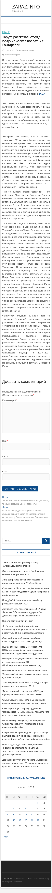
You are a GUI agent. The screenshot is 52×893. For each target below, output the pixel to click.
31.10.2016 (8, 50)
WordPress (43, 879)
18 (14, 820)
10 (8, 814)
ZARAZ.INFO (26, 7)
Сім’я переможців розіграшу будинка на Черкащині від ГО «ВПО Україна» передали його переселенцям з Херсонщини (25, 711)
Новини (6, 32)
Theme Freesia (32, 879)
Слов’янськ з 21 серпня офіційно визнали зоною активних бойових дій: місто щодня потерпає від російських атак (25, 591)
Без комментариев (26, 50)
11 (14, 814)
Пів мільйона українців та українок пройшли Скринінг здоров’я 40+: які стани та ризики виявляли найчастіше (23, 723)
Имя (5, 440)
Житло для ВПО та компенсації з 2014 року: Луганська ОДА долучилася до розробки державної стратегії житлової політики (24, 612)
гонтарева (9, 55)
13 (26, 814)
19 (20, 820)
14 (32, 814)
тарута (17, 55)
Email (5, 456)
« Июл (5, 836)
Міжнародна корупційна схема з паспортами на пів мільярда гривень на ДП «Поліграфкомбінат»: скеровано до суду (25, 662)
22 (38, 820)
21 (32, 820)
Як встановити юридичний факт (17, 621)
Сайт (4, 471)
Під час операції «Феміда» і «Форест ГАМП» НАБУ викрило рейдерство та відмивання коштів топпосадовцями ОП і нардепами (23, 650)
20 (26, 820)
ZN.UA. (42, 93)
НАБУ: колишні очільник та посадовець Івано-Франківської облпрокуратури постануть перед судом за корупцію (25, 674)
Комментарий (9, 400)
